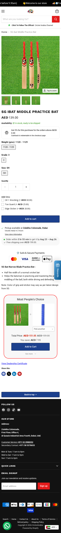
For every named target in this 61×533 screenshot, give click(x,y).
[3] (4, 163)
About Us (35, 519)
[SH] (5, 176)
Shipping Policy (37, 522)
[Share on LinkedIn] (14, 374)
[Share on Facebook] (3, 374)
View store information (13, 234)
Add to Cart (30, 346)
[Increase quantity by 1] (26, 187)
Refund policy (22, 522)
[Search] (56, 19)
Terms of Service (48, 519)
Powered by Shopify (30, 528)
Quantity (4, 181)
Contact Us (23, 519)
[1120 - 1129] (8, 150)
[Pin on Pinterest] (19, 374)
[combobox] (44, 329)
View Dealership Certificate (14, 363)
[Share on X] (9, 374)
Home (4, 32)
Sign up (44, 486)
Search (5, 519)
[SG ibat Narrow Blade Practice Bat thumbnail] (6, 100)
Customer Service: (17, 442)
